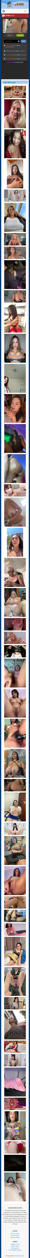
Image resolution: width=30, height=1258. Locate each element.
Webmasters (15, 1248)
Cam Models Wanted (15, 1250)
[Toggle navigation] (25, 11)
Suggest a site (15, 1244)
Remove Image (15, 1237)
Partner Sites (15, 1246)
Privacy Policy (15, 1233)
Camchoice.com (19, 1256)
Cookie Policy (15, 1235)
